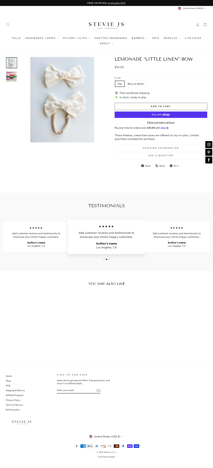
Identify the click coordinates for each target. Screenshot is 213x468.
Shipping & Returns (15, 390)
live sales (193, 38)
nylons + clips (75, 38)
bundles (171, 38)
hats (156, 38)
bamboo (138, 38)
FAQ (8, 385)
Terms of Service (14, 404)
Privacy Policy (13, 400)
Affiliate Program (15, 395)
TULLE (16, 38)
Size (118, 78)
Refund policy (13, 409)
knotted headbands (110, 38)
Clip (119, 83)
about (105, 43)
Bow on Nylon (136, 83)
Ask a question (160, 155)
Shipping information (161, 148)
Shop (8, 380)
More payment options (161, 122)
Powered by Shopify (106, 457)
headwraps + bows (41, 38)
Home (9, 376)
